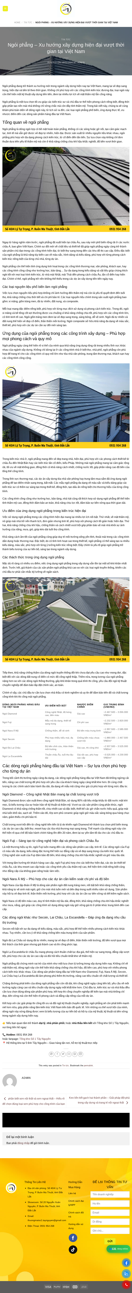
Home (17, 22)
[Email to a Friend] (69, 1054)
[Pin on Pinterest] (74, 1054)
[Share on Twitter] (63, 1054)
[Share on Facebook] (57, 1054)
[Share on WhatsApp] (51, 1054)
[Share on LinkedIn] (80, 1054)
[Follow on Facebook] (73, 1238)
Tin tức (28, 22)
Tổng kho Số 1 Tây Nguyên (35, 1039)
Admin (81, 62)
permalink (88, 1065)
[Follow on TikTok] (73, 1249)
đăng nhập (23, 1143)
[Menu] (5, 8)
